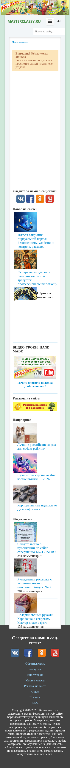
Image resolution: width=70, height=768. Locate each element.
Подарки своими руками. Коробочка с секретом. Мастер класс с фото (35, 618)
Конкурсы (35, 669)
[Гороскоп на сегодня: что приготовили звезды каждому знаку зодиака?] (35, 274)
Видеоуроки (35, 674)
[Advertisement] (35, 339)
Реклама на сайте (35, 686)
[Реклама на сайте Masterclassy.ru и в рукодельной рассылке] (35, 410)
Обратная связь (35, 663)
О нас (35, 691)
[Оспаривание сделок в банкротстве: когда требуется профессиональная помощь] (35, 249)
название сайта (24, 21)
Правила (35, 697)
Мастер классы (35, 680)
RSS (35, 702)
